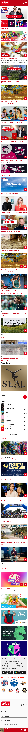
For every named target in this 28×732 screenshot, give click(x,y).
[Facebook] (24, 705)
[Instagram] (26, 705)
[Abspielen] (24, 729)
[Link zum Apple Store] (7, 673)
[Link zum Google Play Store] (20, 673)
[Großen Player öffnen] (21, 730)
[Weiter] (26, 570)
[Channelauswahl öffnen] (23, 3)
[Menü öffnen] (26, 3)
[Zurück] (24, 570)
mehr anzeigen (14, 434)
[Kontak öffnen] (21, 3)
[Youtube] (21, 705)
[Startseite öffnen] (5, 3)
